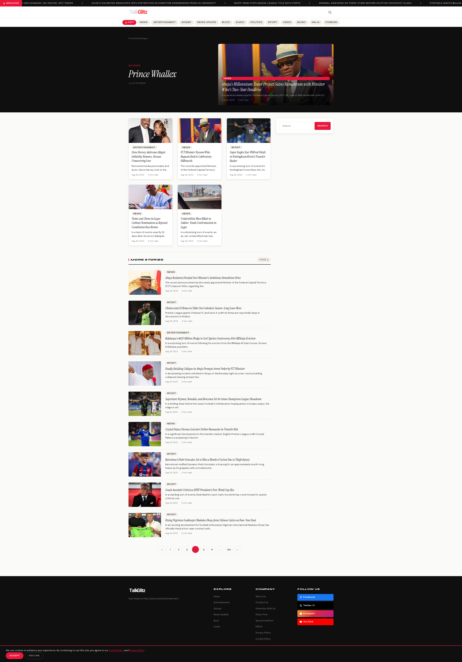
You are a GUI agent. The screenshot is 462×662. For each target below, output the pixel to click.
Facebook (309, 597)
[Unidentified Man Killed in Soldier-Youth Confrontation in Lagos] (199, 197)
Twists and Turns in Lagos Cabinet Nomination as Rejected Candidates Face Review (149, 222)
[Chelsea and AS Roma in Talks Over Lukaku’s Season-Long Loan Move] (144, 313)
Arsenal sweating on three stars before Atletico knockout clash (354, 3)
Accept (14, 655)
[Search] (330, 12)
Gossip (186, 22)
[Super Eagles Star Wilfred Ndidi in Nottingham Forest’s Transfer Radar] (249, 130)
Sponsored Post (264, 620)
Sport (272, 22)
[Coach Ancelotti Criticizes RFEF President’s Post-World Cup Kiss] (144, 495)
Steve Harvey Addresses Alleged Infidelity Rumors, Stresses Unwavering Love (148, 156)
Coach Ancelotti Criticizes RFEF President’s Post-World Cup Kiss (199, 490)
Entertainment (165, 22)
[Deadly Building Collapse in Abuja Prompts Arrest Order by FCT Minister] (144, 373)
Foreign (331, 22)
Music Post (262, 614)
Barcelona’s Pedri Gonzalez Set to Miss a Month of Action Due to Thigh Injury (207, 460)
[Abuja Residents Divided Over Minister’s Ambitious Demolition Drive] (144, 282)
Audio (240, 22)
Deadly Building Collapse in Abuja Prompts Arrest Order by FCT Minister (205, 369)
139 (229, 549)
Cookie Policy (263, 638)
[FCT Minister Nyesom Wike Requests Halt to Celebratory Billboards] (199, 130)
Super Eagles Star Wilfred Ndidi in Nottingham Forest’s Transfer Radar (247, 156)
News (144, 22)
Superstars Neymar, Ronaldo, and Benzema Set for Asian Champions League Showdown (213, 399)
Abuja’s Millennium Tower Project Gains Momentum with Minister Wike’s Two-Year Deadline (273, 86)
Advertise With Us (266, 608)
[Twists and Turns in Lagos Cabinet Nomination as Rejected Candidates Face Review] (150, 197)
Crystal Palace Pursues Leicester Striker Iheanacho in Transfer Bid (201, 429)
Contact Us (262, 602)
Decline (34, 655)
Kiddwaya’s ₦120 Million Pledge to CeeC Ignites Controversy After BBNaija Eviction (210, 338)
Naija (316, 22)
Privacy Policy (263, 632)
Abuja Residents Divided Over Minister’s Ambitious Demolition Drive (203, 278)
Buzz (226, 22)
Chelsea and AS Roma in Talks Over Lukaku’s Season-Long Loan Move (203, 308)
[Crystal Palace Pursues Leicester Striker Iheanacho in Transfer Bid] (144, 434)
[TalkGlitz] (138, 12)
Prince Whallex (135, 38)
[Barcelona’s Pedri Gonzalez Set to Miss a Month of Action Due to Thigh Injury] (144, 464)
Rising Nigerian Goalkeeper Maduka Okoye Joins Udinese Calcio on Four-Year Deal (210, 520)
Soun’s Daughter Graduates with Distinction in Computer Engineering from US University (142, 3)
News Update (206, 22)
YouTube (308, 622)
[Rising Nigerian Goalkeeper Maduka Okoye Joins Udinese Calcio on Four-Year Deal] (144, 525)
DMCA (259, 626)
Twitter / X (309, 605)
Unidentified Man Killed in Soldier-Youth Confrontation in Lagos (198, 222)
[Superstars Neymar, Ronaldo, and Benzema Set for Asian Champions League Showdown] (144, 404)
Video (287, 22)
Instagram (309, 613)
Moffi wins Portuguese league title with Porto (256, 3)
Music (301, 22)
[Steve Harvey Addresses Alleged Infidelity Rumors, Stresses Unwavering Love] (150, 130)
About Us (261, 596)
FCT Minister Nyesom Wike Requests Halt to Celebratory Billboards (196, 156)
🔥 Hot (129, 22)
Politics (256, 22)
